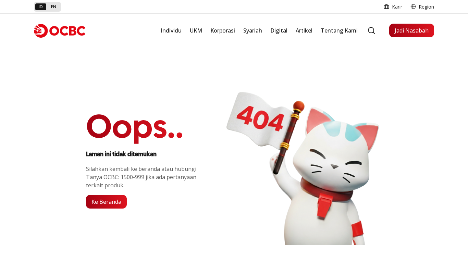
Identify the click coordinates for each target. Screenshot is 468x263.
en (53, 7)
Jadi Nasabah (412, 30)
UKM (196, 30)
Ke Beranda (106, 201)
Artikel (304, 30)
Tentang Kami (339, 30)
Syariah (252, 30)
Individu (171, 30)
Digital (278, 30)
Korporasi (222, 30)
